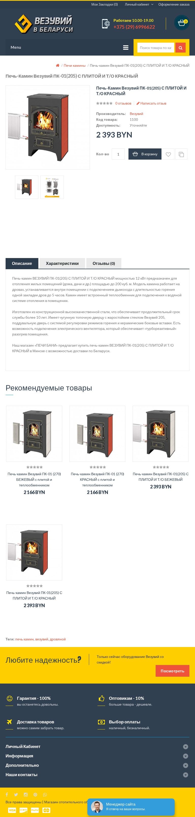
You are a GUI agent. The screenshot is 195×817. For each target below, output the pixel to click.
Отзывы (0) (104, 263)
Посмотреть (172, 671)
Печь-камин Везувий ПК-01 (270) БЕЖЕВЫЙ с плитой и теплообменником (34, 479)
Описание (22, 263)
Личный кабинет (137, 4)
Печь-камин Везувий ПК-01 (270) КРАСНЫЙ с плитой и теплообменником (97, 479)
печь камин (24, 639)
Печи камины (75, 65)
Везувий (136, 113)
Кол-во (102, 154)
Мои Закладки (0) (104, 4)
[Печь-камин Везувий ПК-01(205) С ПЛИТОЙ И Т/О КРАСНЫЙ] (26, 187)
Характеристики (62, 263)
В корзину (149, 154)
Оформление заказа (173, 4)
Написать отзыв (153, 103)
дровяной (58, 639)
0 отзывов (123, 103)
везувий (41, 639)
